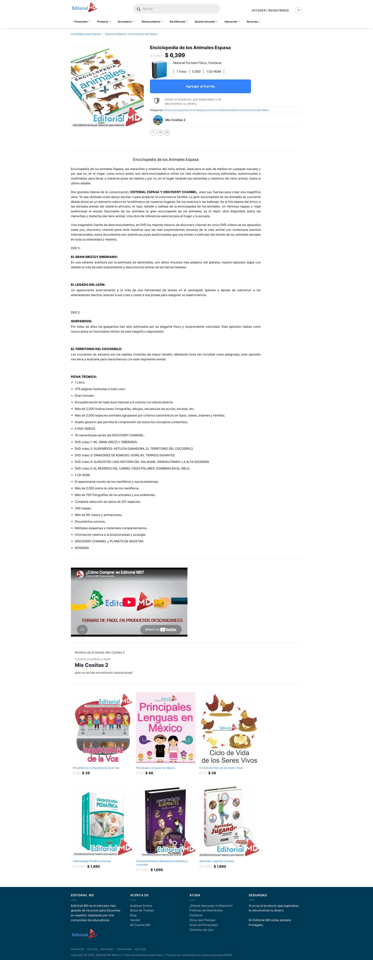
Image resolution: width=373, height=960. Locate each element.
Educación (231, 21)
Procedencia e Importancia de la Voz (96, 767)
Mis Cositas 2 (91, 665)
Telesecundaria (150, 21)
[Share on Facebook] (153, 132)
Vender (135, 920)
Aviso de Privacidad (203, 925)
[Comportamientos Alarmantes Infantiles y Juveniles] (165, 821)
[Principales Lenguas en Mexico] (165, 728)
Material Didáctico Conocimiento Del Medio (131, 34)
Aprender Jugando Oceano (216, 861)
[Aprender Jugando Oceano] (229, 821)
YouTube (140, 949)
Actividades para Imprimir (86, 34)
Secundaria (125, 21)
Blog (133, 915)
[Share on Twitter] (160, 132)
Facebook (77, 949)
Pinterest (107, 949)
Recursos (252, 21)
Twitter (92, 949)
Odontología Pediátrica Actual (92, 861)
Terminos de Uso (201, 930)
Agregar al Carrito (200, 86)
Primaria (102, 21)
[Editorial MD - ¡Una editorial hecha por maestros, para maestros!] (84, 7)
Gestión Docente (205, 21)
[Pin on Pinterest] (167, 132)
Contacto (196, 915)
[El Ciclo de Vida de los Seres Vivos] (229, 728)
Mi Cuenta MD (140, 925)
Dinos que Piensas (202, 920)
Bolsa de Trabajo (142, 910)
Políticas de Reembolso (206, 910)
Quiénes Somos (141, 906)
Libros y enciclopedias (176, 110)
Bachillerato (177, 21)
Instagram (124, 949)
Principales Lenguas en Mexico (155, 767)
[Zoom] (76, 123)
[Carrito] (299, 10)
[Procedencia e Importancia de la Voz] (102, 728)
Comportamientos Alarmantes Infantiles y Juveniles (162, 862)
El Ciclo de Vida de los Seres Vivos (221, 767)
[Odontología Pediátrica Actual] (102, 821)
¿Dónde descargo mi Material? (211, 906)
